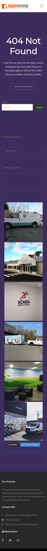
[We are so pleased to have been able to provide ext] (23, 261)
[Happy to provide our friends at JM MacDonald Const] (23, 221)
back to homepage (24, 87)
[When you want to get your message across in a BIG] (23, 421)
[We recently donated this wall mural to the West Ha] (23, 381)
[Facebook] (3, 540)
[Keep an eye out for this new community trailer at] (23, 341)
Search (4, 102)
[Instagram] (18, 540)
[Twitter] (10, 540)
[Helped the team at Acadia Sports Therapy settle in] (23, 301)
